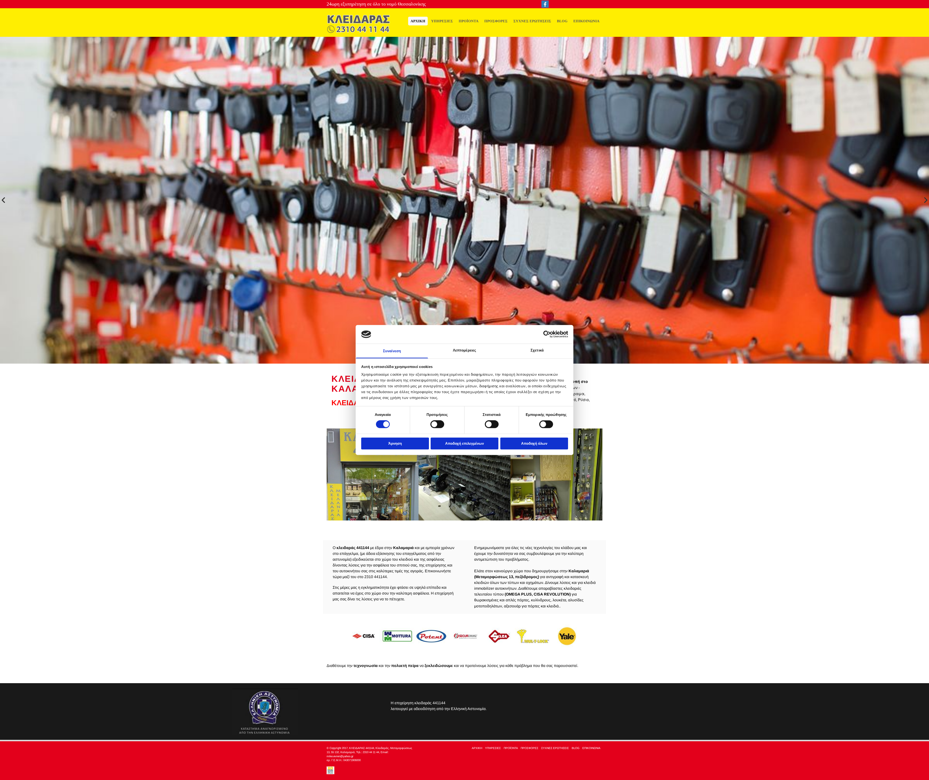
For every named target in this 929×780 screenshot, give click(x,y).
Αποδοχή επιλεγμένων (464, 443)
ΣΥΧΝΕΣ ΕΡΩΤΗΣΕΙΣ (532, 21)
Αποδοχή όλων (534, 443)
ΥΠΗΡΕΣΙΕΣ (442, 21)
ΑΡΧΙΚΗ (418, 21)
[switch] (437, 424)
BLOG (562, 21)
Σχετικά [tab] (537, 350)
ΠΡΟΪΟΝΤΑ (469, 21)
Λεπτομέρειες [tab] (464, 350)
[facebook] (545, 4)
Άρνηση (395, 443)
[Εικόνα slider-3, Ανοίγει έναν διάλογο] (464, 200)
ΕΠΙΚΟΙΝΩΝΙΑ (586, 21)
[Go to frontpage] (358, 23)
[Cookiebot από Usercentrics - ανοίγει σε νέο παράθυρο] (547, 334)
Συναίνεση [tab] (392, 351)
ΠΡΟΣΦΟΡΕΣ (496, 21)
